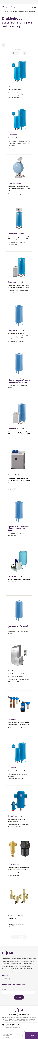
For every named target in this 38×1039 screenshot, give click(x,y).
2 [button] (20, 53)
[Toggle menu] (35, 7)
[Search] (32, 7)
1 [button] (17, 53)
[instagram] (9, 979)
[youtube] (6, 979)
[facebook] (13, 979)
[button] (13, 53)
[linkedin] (2, 979)
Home (6, 11)
